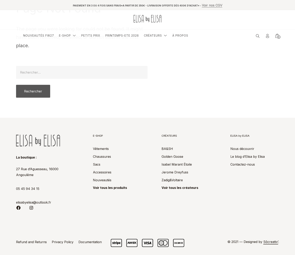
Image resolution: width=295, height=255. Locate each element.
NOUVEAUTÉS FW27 (38, 35)
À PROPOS (180, 35)
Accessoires (102, 172)
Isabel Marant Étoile (177, 164)
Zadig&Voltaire (172, 180)
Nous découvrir (242, 149)
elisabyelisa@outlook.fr (33, 202)
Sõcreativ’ (270, 242)
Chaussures (102, 157)
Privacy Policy (62, 242)
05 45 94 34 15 (27, 189)
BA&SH (167, 149)
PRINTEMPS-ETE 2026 (122, 35)
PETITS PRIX (90, 35)
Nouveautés (102, 180)
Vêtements (101, 149)
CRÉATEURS (153, 35)
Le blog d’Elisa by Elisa (247, 157)
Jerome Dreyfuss (175, 172)
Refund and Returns (31, 242)
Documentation (90, 242)
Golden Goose (172, 157)
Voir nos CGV (212, 5)
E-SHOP (65, 35)
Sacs (96, 164)
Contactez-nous (242, 164)
